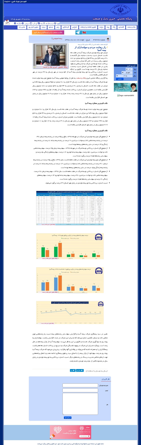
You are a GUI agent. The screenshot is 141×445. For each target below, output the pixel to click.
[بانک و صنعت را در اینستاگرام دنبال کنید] (48, 32)
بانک (114, 27)
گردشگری (66, 27)
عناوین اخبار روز (33, 27)
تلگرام (18, 23)
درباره (43, 27)
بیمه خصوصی (57, 38)
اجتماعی (74, 27)
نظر (107, 405)
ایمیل (106, 391)
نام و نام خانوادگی (103, 386)
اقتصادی (121, 27)
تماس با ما (22, 27)
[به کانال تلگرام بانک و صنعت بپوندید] (91, 32)
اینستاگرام (49, 23)
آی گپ (35, 23)
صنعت (101, 27)
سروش (27, 23)
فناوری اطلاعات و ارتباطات (88, 27)
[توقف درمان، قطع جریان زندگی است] (70, 438)
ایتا (57, 23)
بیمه (108, 27)
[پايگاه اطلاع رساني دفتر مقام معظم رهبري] (125, 92)
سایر (57, 27)
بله (41, 23)
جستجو (51, 27)
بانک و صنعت (131, 27)
